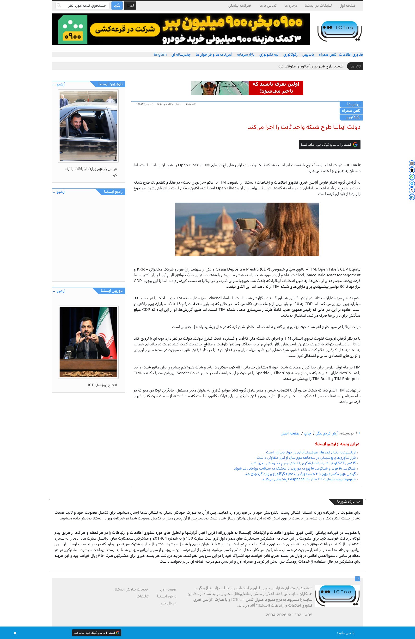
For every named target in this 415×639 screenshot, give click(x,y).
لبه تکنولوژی (269, 54)
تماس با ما (268, 5)
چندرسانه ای (181, 54)
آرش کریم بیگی (326, 433)
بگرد (117, 5)
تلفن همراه (327, 54)
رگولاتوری (290, 54)
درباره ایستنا (166, 596)
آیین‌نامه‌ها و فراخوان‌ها (214, 54)
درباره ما (290, 5)
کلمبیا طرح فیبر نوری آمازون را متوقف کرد (310, 66)
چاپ (307, 433)
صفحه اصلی (290, 433)
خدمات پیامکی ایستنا (132, 589)
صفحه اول (348, 5)
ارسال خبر (168, 603)
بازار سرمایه (246, 54)
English (160, 54)
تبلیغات (142, 596)
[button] (207, 633)
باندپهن (308, 54)
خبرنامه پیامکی (240, 5)
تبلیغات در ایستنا (318, 5)
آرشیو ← (58, 84)
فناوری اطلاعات (351, 54)
